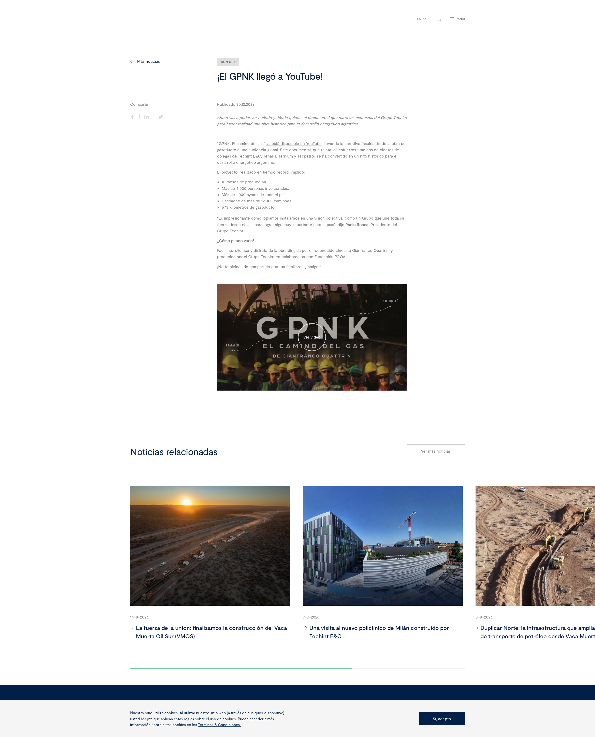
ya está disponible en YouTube (294, 143)
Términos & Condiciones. (219, 724)
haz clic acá (238, 250)
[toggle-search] (439, 19)
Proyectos (228, 61)
